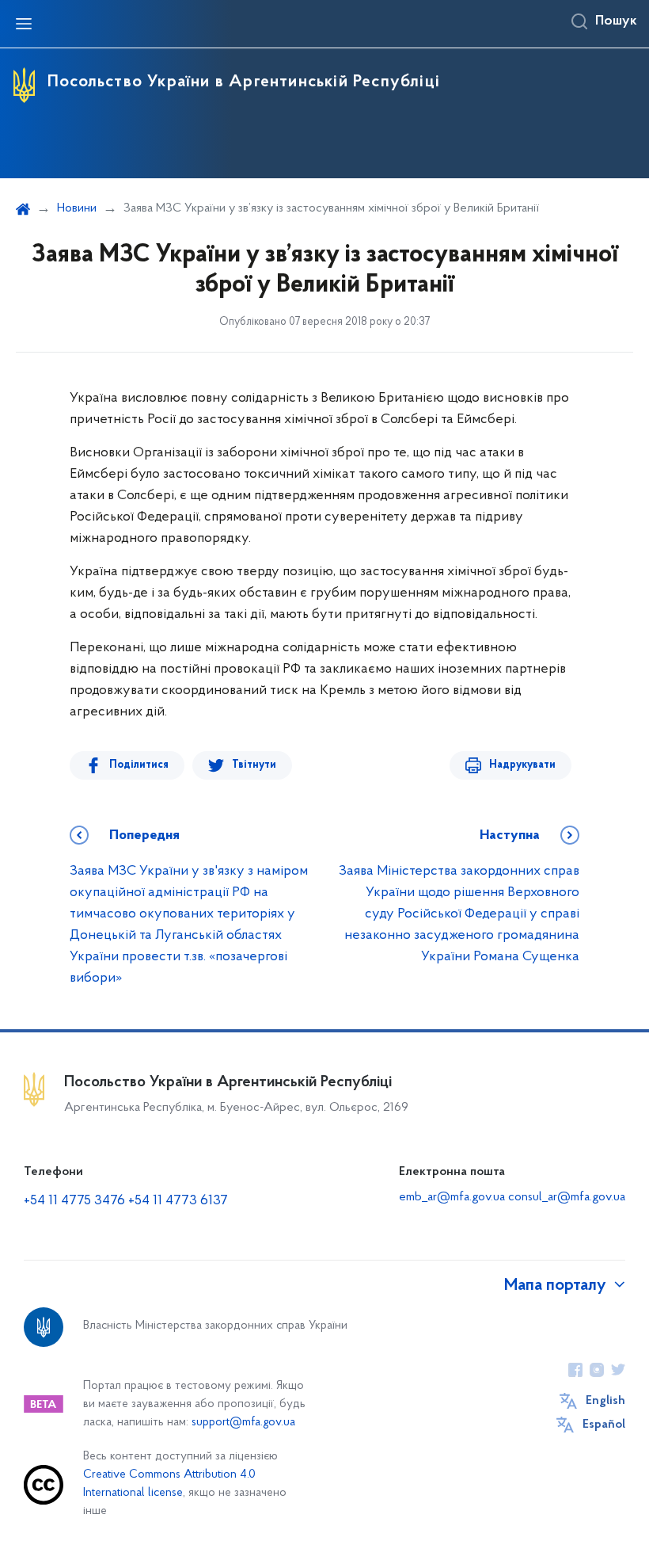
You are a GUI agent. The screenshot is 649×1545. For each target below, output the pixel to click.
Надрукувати (522, 765)
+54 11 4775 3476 (74, 1201)
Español (604, 1424)
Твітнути (254, 765)
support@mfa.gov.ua (243, 1423)
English (605, 1400)
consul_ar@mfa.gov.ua (566, 1197)
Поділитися (139, 765)
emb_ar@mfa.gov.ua (452, 1197)
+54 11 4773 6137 (178, 1201)
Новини (77, 208)
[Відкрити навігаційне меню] (24, 24)
